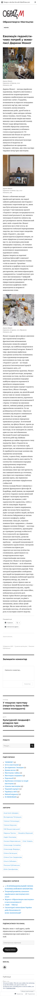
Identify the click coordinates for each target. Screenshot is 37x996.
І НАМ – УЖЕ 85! (11, 905)
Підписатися (10, 950)
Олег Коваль (28, 841)
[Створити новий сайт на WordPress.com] (18, 2)
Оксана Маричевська (12, 841)
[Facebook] (4, 967)
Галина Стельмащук (11, 821)
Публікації (7, 977)
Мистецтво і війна (12, 773)
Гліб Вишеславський (12, 829)
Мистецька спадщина (13, 775)
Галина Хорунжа (10, 825)
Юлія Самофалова (11, 869)
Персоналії (9, 778)
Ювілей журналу (11, 794)
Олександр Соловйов (12, 845)
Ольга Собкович (10, 861)
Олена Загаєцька (10, 853)
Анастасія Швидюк (11, 813)
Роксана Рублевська (12, 865)
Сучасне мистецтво (21, 646)
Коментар (27, 684)
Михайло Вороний (25, 833)
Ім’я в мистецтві (11, 765)
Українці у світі (11, 792)
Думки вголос (10, 770)
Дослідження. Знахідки (14, 767)
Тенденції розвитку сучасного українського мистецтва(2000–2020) (17, 894)
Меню (6, 27)
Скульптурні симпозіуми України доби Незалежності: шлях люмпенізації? (18, 910)
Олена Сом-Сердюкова (13, 857)
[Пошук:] (16, 746)
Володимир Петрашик (12, 817)
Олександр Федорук (12, 849)
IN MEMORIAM (10, 797)
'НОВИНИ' (9, 762)
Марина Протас (10, 833)
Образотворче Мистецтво (18, 22)
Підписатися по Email (14, 923)
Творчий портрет (12, 789)
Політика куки (10, 988)
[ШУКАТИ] (32, 746)
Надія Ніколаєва (10, 837)
